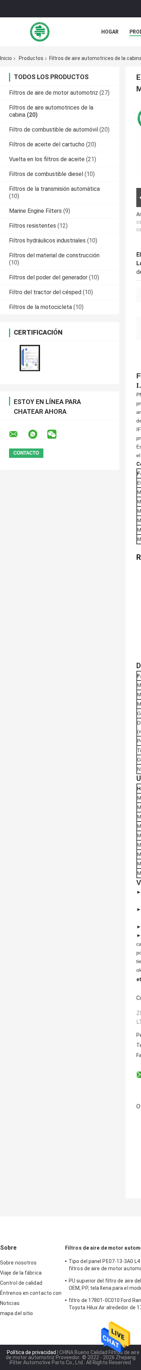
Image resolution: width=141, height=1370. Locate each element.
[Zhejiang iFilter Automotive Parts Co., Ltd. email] (18, 434)
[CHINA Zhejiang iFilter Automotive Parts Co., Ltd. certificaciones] (30, 358)
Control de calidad (21, 1283)
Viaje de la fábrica (21, 1273)
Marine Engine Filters (35, 210)
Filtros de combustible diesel (46, 174)
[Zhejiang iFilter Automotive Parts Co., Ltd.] (40, 32)
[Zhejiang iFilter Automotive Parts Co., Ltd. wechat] (56, 434)
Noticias (10, 1303)
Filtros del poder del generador (48, 277)
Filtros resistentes (32, 225)
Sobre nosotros (18, 1263)
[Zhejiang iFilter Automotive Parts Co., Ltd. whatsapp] (37, 434)
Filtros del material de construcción (54, 255)
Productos (31, 58)
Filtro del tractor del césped (45, 292)
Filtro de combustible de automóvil (53, 129)
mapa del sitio (16, 1313)
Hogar (110, 32)
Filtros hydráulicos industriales (47, 240)
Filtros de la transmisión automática (54, 188)
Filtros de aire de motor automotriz (53, 92)
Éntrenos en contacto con (30, 1293)
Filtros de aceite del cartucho (47, 144)
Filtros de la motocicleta (40, 307)
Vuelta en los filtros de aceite (47, 159)
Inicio (6, 58)
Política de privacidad (31, 1352)
